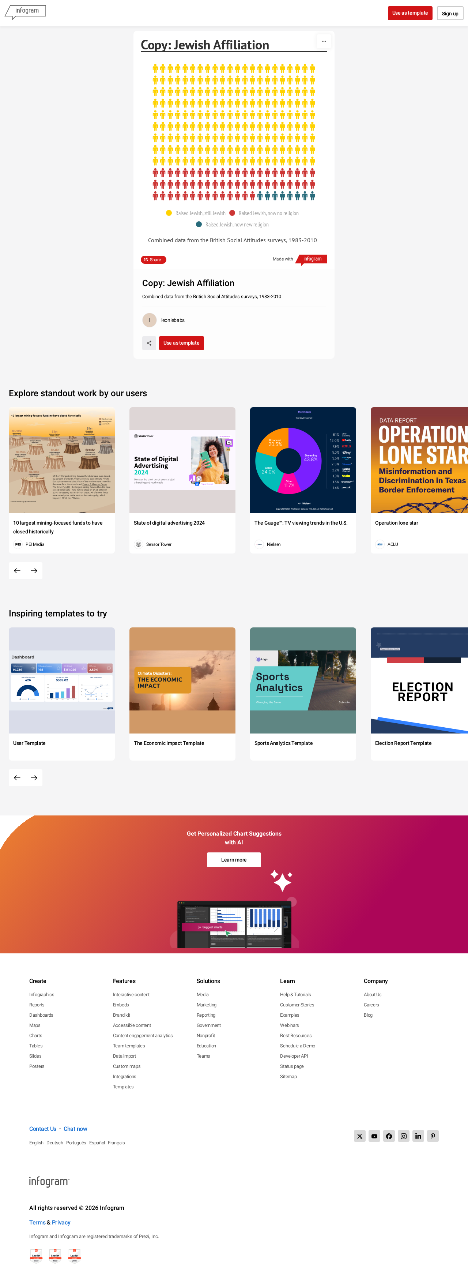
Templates (123, 1086)
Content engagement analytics (143, 1035)
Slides (35, 1056)
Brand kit (121, 1015)
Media (203, 994)
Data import (124, 1056)
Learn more (234, 860)
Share (155, 259)
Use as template (410, 13)
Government (209, 1025)
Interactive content (131, 994)
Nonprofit (206, 1035)
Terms (37, 1222)
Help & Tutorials (295, 994)
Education (206, 1045)
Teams (204, 1056)
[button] (197, 213)
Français (116, 1142)
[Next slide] (34, 571)
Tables (35, 1045)
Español (97, 1142)
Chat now (75, 1128)
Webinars (289, 1025)
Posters (37, 1066)
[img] (234, 115)
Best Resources (296, 1035)
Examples (289, 1015)
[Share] (149, 343)
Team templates (129, 1045)
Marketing (206, 1005)
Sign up (450, 13)
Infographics (41, 994)
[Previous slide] (17, 571)
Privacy (61, 1222)
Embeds (121, 1005)
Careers (371, 1005)
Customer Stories (297, 1005)
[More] (324, 41)
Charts (35, 1035)
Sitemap (288, 1076)
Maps (35, 1025)
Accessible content (132, 1025)
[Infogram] (25, 13)
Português (76, 1142)
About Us (373, 994)
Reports (37, 1005)
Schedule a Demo (297, 1045)
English (36, 1142)
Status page (292, 1066)
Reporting (206, 1015)
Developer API (294, 1056)
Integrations (124, 1076)
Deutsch (54, 1142)
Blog (368, 1015)
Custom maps (127, 1066)
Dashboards (41, 1015)
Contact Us (42, 1128)
